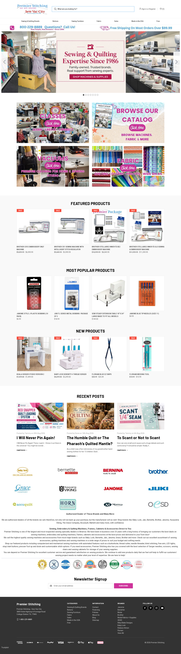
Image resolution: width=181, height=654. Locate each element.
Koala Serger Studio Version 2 (30, 374)
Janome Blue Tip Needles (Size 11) (144, 313)
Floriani (120, 630)
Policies (95, 612)
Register (152, 9)
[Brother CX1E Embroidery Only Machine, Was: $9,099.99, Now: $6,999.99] (34, 226)
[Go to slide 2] (176, 62)
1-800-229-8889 (25, 619)
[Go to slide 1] (83, 95)
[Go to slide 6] (95, 95)
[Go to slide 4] (90, 95)
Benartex (121, 610)
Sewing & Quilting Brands (30, 21)
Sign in (144, 9)
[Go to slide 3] (88, 95)
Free (158, 21)
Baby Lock (121, 625)
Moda (120, 612)
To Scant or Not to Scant (138, 437)
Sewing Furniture (78, 21)
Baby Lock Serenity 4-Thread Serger (70, 374)
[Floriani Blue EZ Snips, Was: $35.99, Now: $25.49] (109, 354)
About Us (95, 615)
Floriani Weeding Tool (139, 374)
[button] (45, 27)
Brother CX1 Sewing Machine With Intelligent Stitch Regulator (69, 248)
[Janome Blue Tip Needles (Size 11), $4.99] (147, 293)
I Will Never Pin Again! (36, 437)
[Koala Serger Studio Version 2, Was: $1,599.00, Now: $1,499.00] (34, 354)
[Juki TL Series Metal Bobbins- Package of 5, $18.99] (72, 293)
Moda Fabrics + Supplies (127, 618)
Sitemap (95, 620)
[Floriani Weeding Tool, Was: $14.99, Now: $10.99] (147, 354)
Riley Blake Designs (125, 623)
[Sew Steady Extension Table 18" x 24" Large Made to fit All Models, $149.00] (109, 293)
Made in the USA (137, 21)
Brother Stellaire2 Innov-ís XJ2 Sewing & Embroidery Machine (146, 248)
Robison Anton (123, 628)
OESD (120, 620)
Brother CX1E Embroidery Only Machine (30, 248)
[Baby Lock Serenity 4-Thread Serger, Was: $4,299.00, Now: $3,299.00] (72, 354)
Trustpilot (5, 647)
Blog (94, 618)
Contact (95, 607)
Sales (116, 21)
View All (121, 633)
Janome (121, 607)
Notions (55, 21)
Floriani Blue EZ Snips (102, 374)
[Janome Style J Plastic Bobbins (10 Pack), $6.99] (34, 293)
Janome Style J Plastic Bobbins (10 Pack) (32, 315)
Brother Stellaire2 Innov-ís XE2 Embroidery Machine (106, 248)
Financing (96, 610)
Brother (120, 615)
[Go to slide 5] (93, 95)
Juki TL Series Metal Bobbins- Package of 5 (71, 315)
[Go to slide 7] (4, 62)
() (163, 9)
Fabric (99, 21)
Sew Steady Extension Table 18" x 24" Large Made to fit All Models (108, 315)
